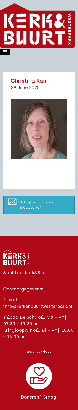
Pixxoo (47, 351)
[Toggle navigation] (5, 52)
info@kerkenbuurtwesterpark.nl (38, 306)
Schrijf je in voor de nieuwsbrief (37, 205)
